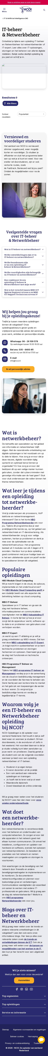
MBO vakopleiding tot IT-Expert (28, 642)
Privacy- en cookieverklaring (17, 1043)
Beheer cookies (17, 1036)
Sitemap (5, 1029)
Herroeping (33, 1036)
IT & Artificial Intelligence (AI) (16, 18)
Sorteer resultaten (6, 115)
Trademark (38, 1043)
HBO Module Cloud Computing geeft (23, 590)
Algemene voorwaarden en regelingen (29, 1029)
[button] (41, 1039)
